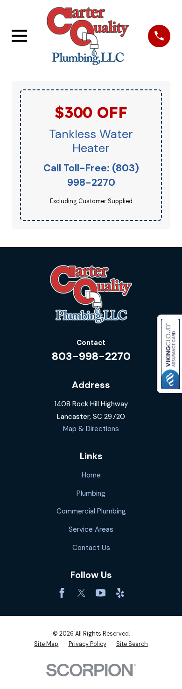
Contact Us (91, 547)
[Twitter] (81, 593)
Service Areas (91, 529)
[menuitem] (46, 644)
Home (91, 475)
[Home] (87, 36)
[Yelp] (120, 593)
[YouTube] (100, 593)
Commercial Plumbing (91, 511)
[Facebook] (62, 593)
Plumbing (91, 493)
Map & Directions (91, 428)
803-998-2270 (91, 356)
